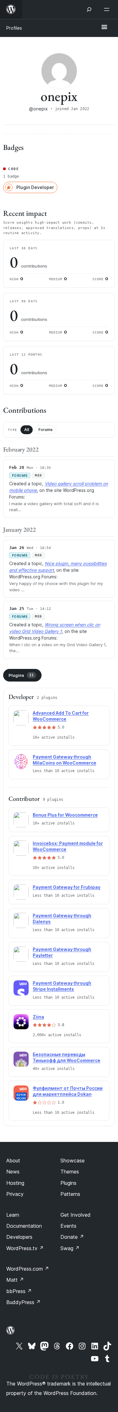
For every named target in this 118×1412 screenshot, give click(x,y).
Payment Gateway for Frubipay (66, 887)
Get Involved (75, 1215)
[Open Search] (89, 9)
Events (68, 1226)
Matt (15, 1280)
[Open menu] (108, 9)
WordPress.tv (25, 1248)
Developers (19, 1237)
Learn (12, 1215)
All (26, 429)
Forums (45, 429)
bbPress (19, 1291)
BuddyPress (23, 1302)
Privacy (15, 1194)
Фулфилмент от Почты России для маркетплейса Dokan (68, 1091)
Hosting (15, 1183)
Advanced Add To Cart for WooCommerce (61, 716)
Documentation (24, 1226)
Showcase (72, 1160)
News (13, 1171)
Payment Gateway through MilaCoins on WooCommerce (64, 759)
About (13, 1160)
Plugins (21, 675)
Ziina (38, 1016)
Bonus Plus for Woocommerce (65, 815)
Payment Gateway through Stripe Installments (62, 986)
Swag (70, 1248)
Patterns (70, 1194)
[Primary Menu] (104, 27)
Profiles (14, 28)
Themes (69, 1171)
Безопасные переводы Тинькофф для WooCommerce (66, 1057)
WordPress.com (27, 1269)
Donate (72, 1237)
